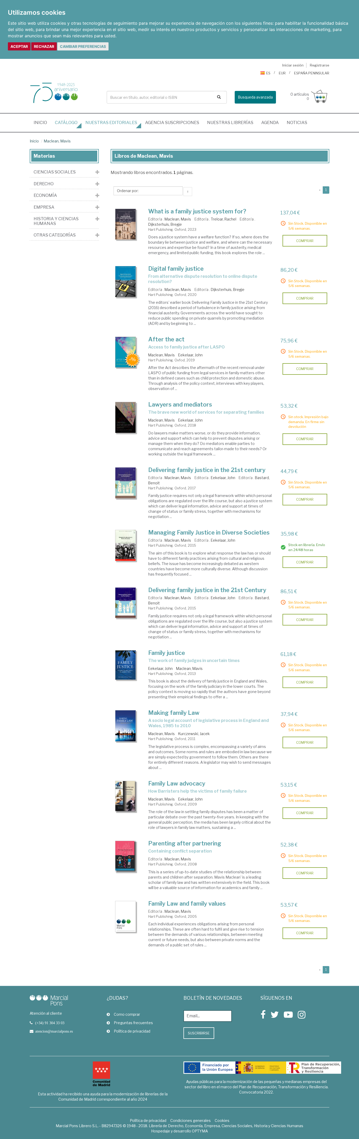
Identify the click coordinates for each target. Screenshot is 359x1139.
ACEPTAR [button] (19, 46)
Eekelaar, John (190, 355)
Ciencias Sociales (55, 172)
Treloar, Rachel (223, 219)
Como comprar (127, 1014)
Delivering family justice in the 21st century (206, 469)
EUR (282, 73)
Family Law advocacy (176, 783)
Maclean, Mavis (57, 141)
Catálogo (66, 122)
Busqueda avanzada (255, 97)
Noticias (297, 122)
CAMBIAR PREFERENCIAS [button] (83, 46)
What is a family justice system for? (197, 211)
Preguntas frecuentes (133, 1022)
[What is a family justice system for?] (126, 224)
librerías (230, 122)
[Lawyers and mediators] (126, 417)
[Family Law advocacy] (126, 796)
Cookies (222, 1120)
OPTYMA (200, 1131)
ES (268, 73)
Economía (45, 195)
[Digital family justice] (126, 281)
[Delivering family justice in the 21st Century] (126, 602)
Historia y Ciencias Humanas (56, 221)
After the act (166, 339)
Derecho (44, 184)
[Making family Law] (126, 726)
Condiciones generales (190, 1120)
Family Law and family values (187, 903)
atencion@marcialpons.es (54, 1031)
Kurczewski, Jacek (194, 733)
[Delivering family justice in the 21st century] (126, 483)
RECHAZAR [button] (44, 46)
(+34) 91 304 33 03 (49, 1023)
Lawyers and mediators (180, 404)
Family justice (166, 652)
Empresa (44, 207)
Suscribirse (199, 1033)
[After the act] (126, 352)
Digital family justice (176, 268)
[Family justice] (126, 665)
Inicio (42, 122)
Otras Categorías (55, 235)
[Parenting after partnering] (126, 856)
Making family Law (173, 712)
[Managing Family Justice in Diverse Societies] (126, 545)
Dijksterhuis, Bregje (165, 224)
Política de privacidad (132, 1031)
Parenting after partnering (184, 843)
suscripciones (172, 122)
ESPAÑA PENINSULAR (311, 73)
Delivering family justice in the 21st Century (207, 590)
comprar (305, 241)
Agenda (270, 122)
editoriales (111, 122)
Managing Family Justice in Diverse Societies (209, 532)
